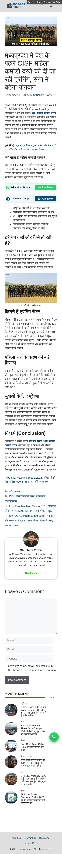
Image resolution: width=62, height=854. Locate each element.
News (17, 491)
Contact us (30, 838)
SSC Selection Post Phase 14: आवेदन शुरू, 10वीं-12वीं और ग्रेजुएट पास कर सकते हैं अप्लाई (33, 729)
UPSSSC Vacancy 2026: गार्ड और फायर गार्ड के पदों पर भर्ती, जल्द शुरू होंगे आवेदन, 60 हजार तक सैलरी (34, 780)
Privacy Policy (31, 843)
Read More (31, 573)
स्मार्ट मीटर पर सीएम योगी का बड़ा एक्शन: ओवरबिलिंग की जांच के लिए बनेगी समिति (33, 763)
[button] (42, 6)
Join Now (47, 187)
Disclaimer (44, 838)
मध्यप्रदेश (40, 496)
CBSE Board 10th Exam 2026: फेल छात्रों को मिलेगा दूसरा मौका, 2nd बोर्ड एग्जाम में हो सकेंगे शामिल (33, 711)
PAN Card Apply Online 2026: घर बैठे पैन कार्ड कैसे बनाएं (33, 747)
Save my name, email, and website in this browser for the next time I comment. (32, 668)
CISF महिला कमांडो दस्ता (43, 113)
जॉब (11, 491)
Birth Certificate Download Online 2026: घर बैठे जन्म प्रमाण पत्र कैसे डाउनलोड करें (33, 798)
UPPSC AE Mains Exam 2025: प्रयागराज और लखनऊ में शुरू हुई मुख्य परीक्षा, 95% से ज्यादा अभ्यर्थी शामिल (30, 520)
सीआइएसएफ (11, 501)
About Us (16, 838)
